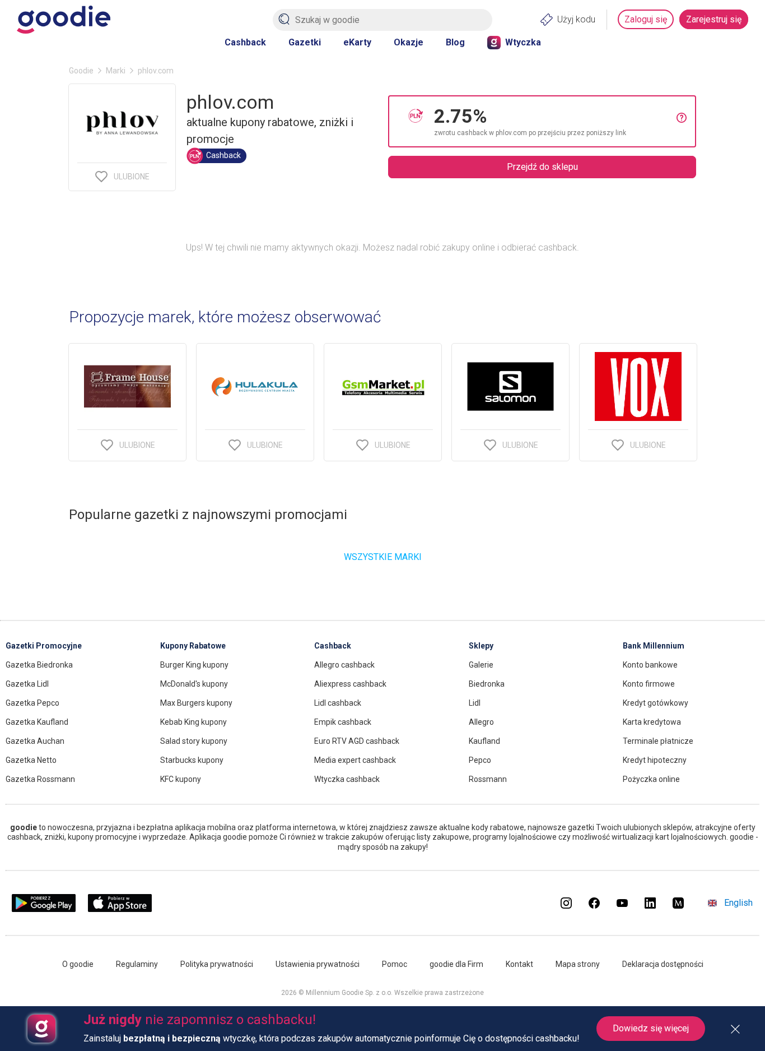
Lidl (475, 702)
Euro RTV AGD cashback (356, 741)
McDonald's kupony (194, 683)
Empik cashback (342, 721)
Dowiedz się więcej (651, 1028)
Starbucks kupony (191, 760)
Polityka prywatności (216, 964)
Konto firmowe (649, 683)
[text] (555, 121)
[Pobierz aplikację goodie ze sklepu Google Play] (44, 909)
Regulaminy (137, 964)
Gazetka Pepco (32, 702)
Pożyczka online (651, 779)
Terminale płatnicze (658, 741)
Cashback (245, 42)
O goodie (78, 964)
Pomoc (394, 964)
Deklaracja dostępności (662, 964)
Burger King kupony (194, 664)
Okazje (408, 42)
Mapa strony (578, 964)
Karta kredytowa (652, 721)
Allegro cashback (344, 664)
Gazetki (304, 42)
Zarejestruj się (713, 19)
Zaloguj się (645, 19)
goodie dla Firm (456, 964)
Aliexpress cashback (350, 683)
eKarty (357, 42)
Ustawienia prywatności (318, 964)
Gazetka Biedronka (39, 664)
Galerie (481, 664)
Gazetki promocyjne (44, 645)
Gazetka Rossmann (40, 779)
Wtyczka (523, 42)
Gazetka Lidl (27, 683)
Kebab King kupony (193, 721)
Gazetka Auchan (35, 741)
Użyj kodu (576, 19)
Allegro (481, 721)
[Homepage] (63, 20)
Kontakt (519, 964)
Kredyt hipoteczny (655, 760)
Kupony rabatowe (193, 645)
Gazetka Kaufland (37, 721)
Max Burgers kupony (196, 702)
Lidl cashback (337, 702)
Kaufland (484, 741)
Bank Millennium (653, 645)
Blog (455, 42)
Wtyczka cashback (347, 779)
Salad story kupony (193, 741)
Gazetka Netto (31, 760)
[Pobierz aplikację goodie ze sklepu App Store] (120, 909)
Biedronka (487, 683)
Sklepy (481, 645)
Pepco (480, 760)
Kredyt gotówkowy (655, 702)
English (738, 902)
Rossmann (488, 779)
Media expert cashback (355, 760)
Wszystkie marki (383, 557)
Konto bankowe (650, 664)
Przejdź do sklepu (542, 166)
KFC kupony (180, 779)
